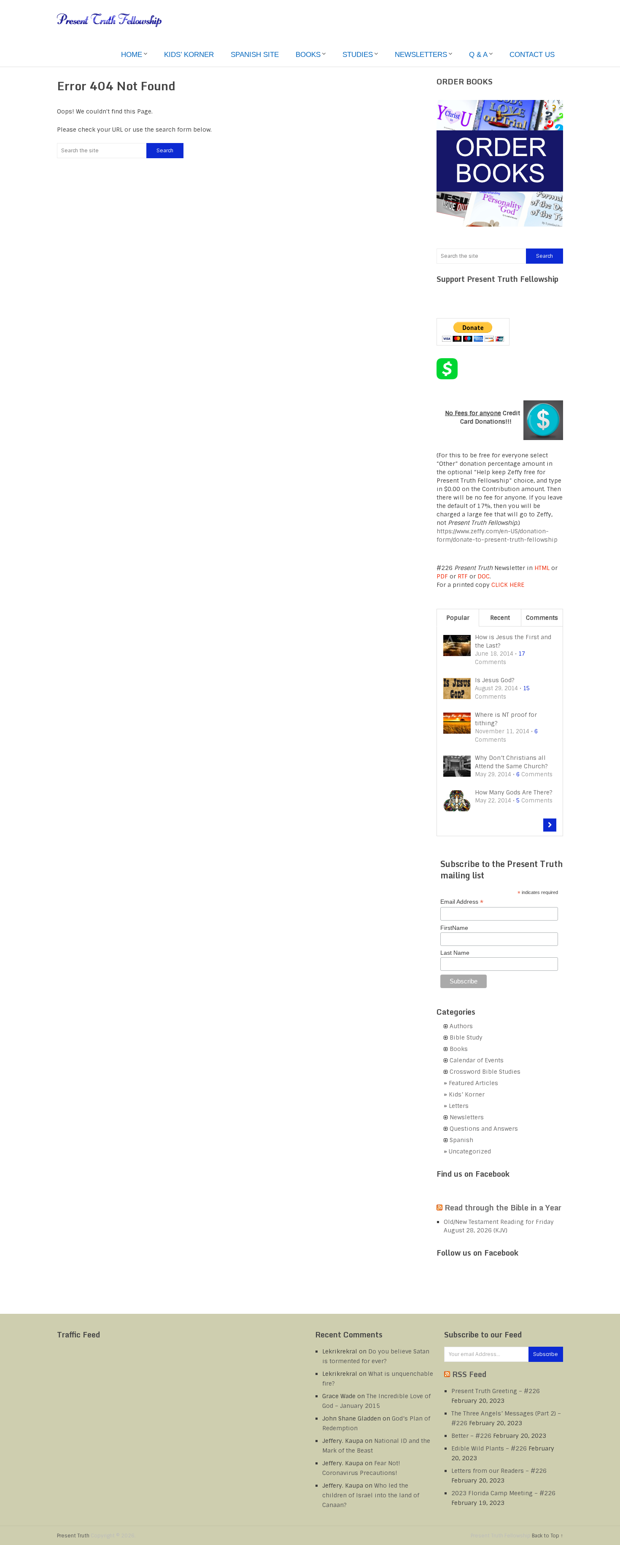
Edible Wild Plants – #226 (489, 1448)
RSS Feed (469, 1374)
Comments (542, 617)
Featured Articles (473, 1083)
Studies (357, 55)
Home (131, 55)
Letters (459, 1106)
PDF (442, 576)
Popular (457, 617)
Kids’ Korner (189, 55)
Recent (500, 617)
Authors (461, 1026)
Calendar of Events (477, 1060)
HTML (542, 568)
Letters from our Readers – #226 (499, 1471)
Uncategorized (470, 1151)
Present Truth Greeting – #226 (495, 1391)
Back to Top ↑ (547, 1535)
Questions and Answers (484, 1128)
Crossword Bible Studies (485, 1071)
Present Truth (73, 1535)
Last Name (454, 952)
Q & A (478, 55)
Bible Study (466, 1037)
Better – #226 (471, 1436)
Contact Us (532, 55)
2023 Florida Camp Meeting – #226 (503, 1493)
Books (308, 55)
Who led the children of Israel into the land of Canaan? (370, 1495)
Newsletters (421, 55)
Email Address (461, 902)
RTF (463, 576)
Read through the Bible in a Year (503, 1207)
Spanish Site (255, 55)
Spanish (461, 1140)
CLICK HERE (507, 585)
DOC (483, 576)
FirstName (454, 927)
